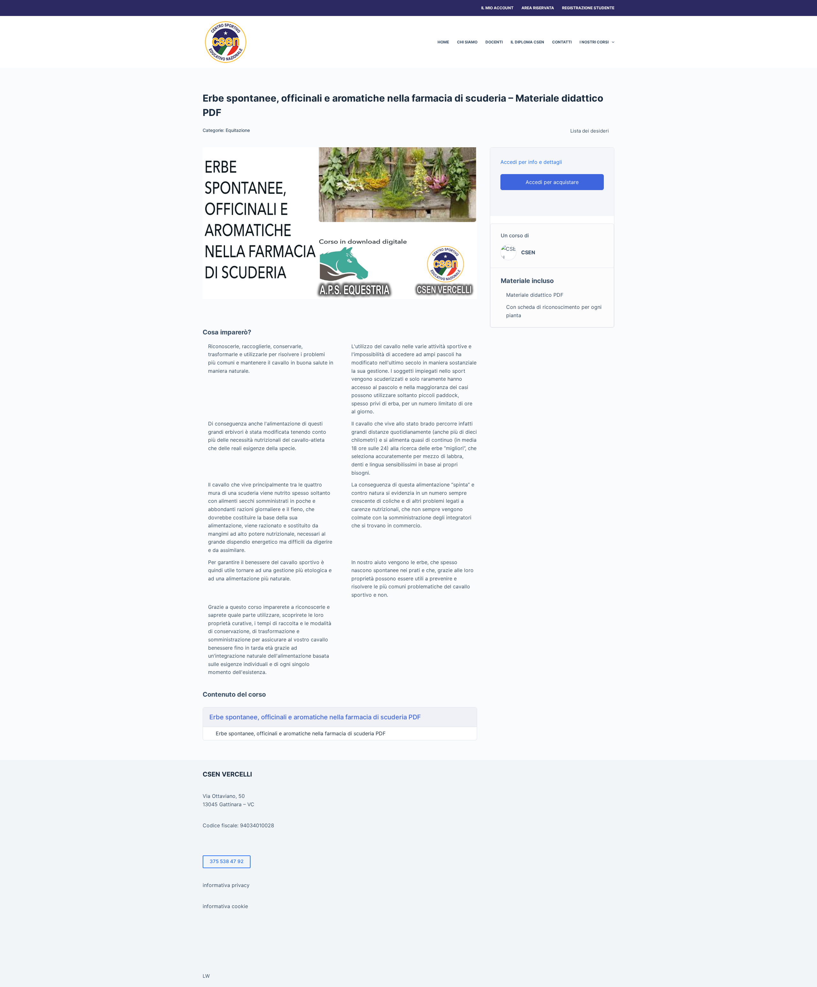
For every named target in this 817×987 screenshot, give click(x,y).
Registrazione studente (588, 7)
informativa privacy (226, 885)
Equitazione (238, 130)
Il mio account (497, 7)
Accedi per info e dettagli (531, 162)
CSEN (528, 252)
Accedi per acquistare (552, 182)
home (443, 42)
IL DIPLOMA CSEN (527, 42)
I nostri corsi (594, 42)
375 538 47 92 (227, 861)
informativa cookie (225, 906)
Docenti (494, 42)
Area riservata (537, 7)
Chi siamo (467, 42)
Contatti (562, 42)
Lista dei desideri (589, 131)
